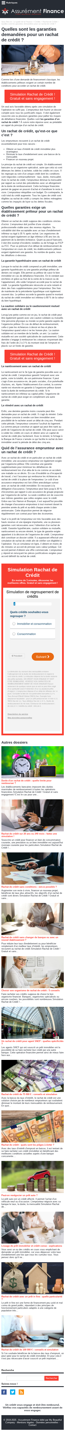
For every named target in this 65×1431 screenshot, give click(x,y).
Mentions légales (25, 1422)
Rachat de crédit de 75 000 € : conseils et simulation (29, 1094)
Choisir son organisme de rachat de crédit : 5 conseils (30, 990)
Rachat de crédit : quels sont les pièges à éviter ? (27, 1145)
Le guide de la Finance (23, 22)
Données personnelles (47, 1422)
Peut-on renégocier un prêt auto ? (19, 1195)
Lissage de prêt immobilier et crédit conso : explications (31, 1246)
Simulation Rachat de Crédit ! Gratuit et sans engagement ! (32, 96)
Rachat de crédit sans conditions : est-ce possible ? (29, 887)
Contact (32, 1425)
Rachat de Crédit (50, 22)
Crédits (37, 22)
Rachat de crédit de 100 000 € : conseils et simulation (29, 1349)
